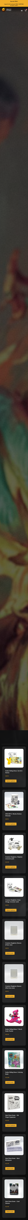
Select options (11, 781)
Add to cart (10, 953)
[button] (21, 10)
